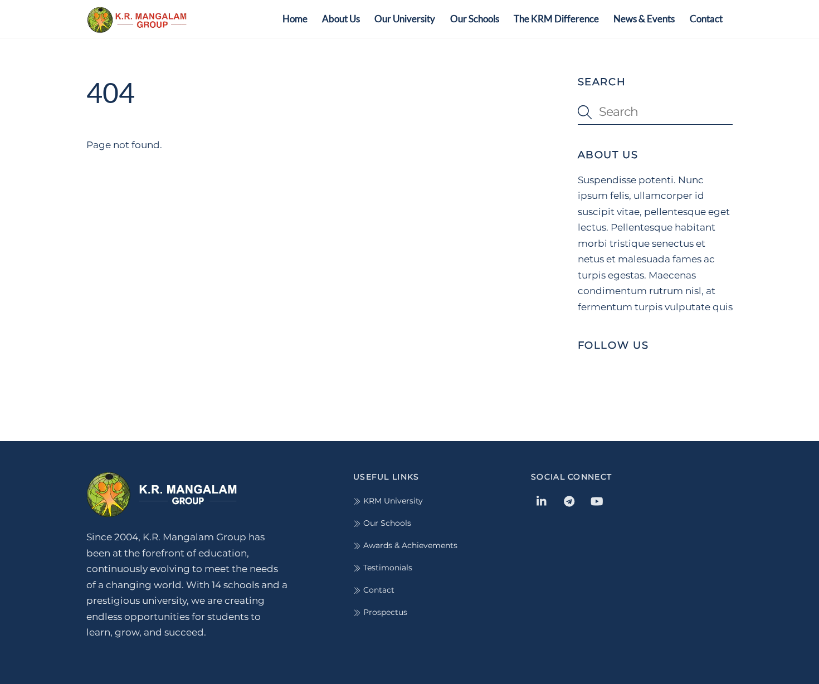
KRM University (392, 501)
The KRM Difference (556, 19)
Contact (706, 19)
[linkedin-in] (542, 500)
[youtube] (597, 500)
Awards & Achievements (409, 545)
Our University (404, 19)
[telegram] (569, 500)
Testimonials (386, 568)
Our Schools (474, 19)
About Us (341, 19)
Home (295, 19)
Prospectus (384, 612)
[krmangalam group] (136, 27)
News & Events (644, 19)
